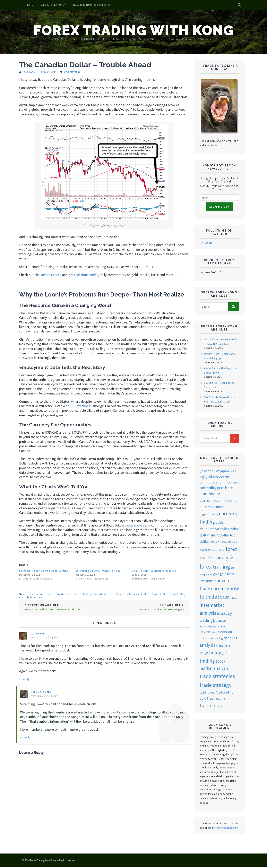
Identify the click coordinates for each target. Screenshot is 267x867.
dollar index (229, 528)
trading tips (212, 705)
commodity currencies (36, 594)
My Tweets (206, 242)
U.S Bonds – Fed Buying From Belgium (162, 607)
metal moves (134, 525)
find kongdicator (218, 550)
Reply (25, 679)
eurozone (205, 550)
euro (234, 541)
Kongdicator (225, 631)
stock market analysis (127, 594)
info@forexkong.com (225, 827)
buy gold (206, 476)
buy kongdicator (221, 477)
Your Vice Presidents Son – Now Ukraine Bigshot (53, 607)
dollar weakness (213, 541)
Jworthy (38, 633)
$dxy (203, 471)
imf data (233, 598)
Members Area (51, 274)
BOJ (232, 471)
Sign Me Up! (219, 206)
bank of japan (218, 471)
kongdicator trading (211, 638)
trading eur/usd (211, 692)
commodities (228, 482)
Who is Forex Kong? (53, 5)
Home (29, 5)
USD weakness (81, 406)
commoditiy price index (216, 488)
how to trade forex (103, 594)
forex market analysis (63, 594)
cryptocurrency (209, 514)
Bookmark (36, 597)
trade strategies (150, 594)
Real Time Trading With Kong (91, 5)
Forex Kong (28, 71)
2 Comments (72, 71)
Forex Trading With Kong (133, 30)
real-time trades (86, 274)
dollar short (209, 535)
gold (216, 574)
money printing (223, 645)
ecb (230, 542)
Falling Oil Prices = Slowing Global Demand (43, 570)
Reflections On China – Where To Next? (97, 570)
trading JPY (216, 698)
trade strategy (168, 594)
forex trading (84, 594)
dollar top (228, 535)
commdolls (208, 482)
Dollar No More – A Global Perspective (154, 570)
